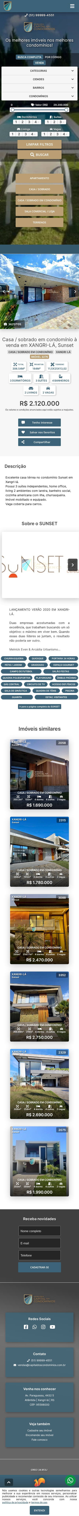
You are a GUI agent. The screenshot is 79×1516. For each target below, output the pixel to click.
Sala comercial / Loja (40, 211)
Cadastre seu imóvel (39, 1430)
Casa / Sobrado (39, 189)
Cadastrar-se (39, 1267)
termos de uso (39, 1502)
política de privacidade (15, 1502)
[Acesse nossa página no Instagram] (43, 1326)
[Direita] (75, 291)
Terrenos (39, 222)
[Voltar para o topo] (9, 1482)
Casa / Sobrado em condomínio (40, 200)
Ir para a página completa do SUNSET (39, 706)
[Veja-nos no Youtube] (52, 1326)
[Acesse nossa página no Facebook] (26, 1326)
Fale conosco (39, 1439)
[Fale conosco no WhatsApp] (35, 1326)
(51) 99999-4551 (41, 15)
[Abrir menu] (72, 6)
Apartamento (39, 178)
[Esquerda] (4, 291)
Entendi (39, 1510)
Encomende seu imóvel (39, 1435)
